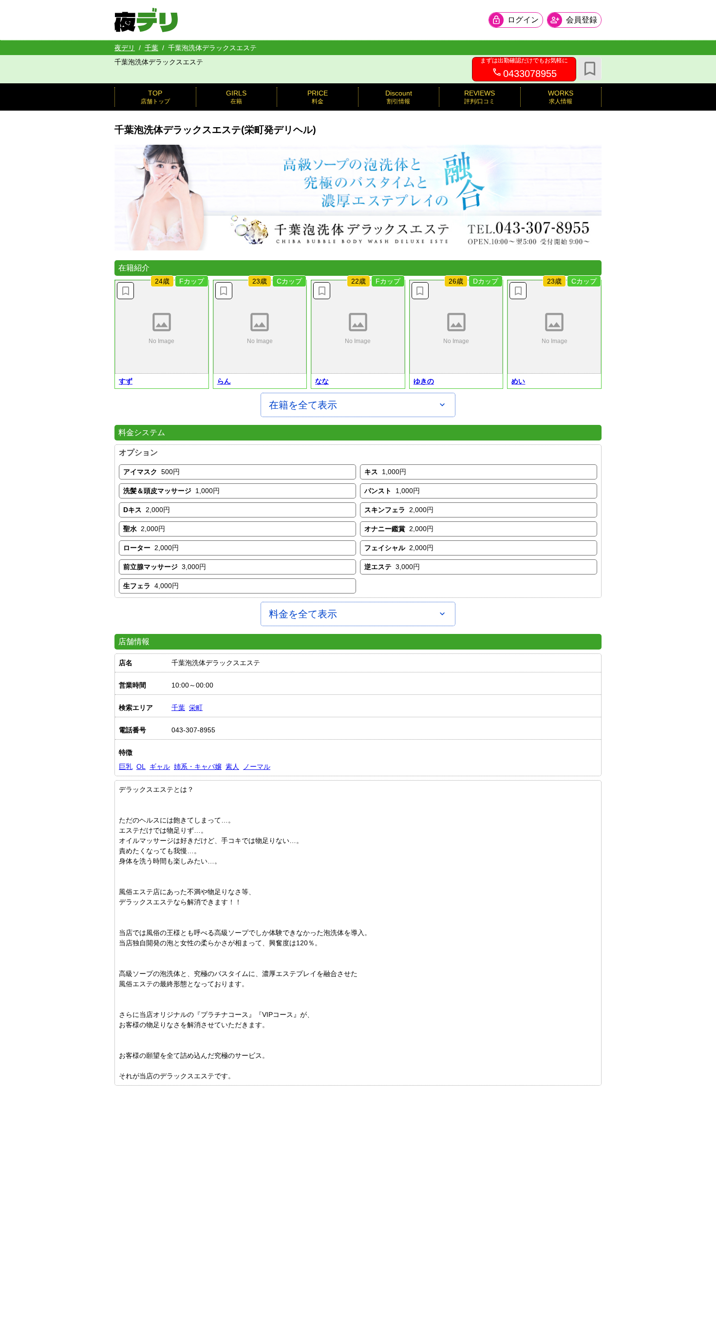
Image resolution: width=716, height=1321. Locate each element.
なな (322, 381)
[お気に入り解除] (125, 290)
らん (224, 381)
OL (141, 766)
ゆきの (424, 381)
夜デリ (124, 48)
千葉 (151, 48)
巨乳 (125, 766)
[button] (161, 327)
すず (125, 381)
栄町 (196, 707)
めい (518, 381)
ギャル (160, 766)
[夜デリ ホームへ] (146, 20)
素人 (232, 766)
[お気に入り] (590, 68)
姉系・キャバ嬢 (198, 766)
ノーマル (256, 766)
